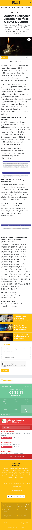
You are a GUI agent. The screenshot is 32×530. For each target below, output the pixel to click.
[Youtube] (17, 496)
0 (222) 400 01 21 (7, 446)
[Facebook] (8, 496)
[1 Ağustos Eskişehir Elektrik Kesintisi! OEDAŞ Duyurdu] (16, 46)
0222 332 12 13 (17, 487)
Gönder (5, 370)
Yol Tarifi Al (17, 437)
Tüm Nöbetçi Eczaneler (17, 456)
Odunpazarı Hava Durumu (7, 505)
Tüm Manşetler (23, 510)
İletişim (23, 523)
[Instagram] (14, 496)
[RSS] (23, 496)
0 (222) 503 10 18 (7, 437)
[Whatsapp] (20, 496)
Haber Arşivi (22, 515)
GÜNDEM (20, 8)
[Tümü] (30, 380)
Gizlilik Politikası (6, 523)
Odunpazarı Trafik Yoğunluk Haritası (23, 505)
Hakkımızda (16, 523)
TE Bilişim (21, 527)
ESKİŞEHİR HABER (8, 8)
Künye (28, 523)
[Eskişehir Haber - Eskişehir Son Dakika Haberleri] (16, 3)
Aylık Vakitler (6, 414)
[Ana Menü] (2, 3)
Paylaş (5, 57)
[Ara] (30, 3)
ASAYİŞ (27, 8)
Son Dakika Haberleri (6, 516)
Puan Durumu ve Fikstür (8, 511)
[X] (11, 496)
